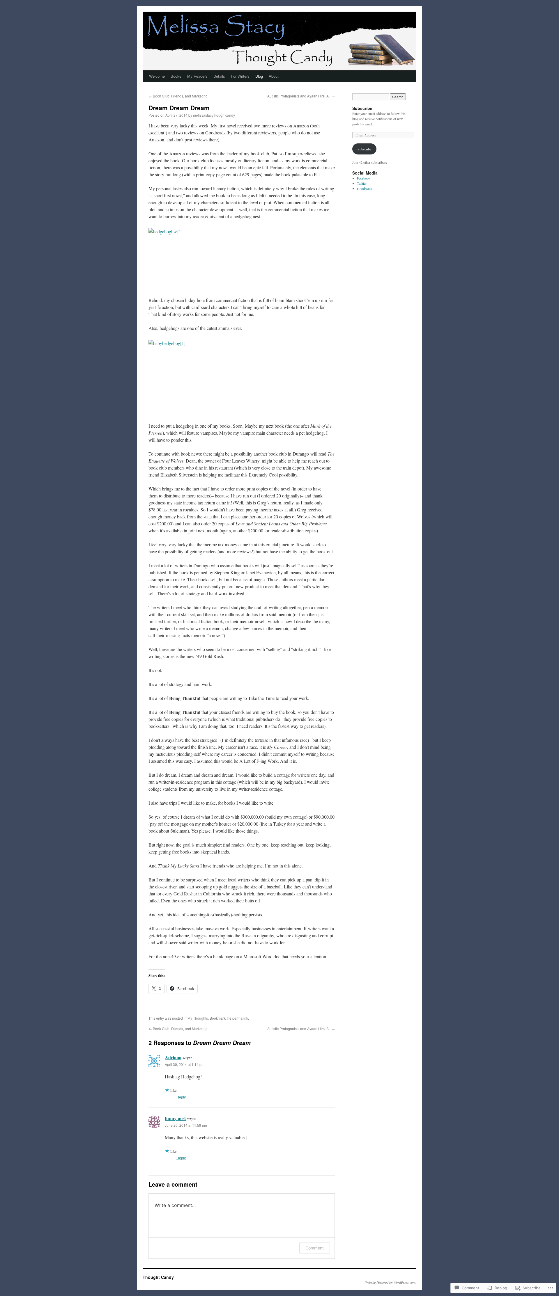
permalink (240, 1018)
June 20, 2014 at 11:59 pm (186, 1125)
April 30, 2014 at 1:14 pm (184, 1064)
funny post (175, 1118)
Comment (314, 1247)
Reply (181, 1096)
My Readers (197, 76)
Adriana (173, 1057)
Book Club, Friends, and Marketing (178, 95)
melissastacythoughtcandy (214, 115)
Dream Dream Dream (179, 107)
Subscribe (362, 108)
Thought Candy (158, 1277)
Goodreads (364, 188)
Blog (259, 76)
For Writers (240, 76)
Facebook (363, 178)
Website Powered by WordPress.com (390, 1282)
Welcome (157, 76)
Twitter (362, 183)
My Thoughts (197, 1018)
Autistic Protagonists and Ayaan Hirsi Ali (301, 95)
